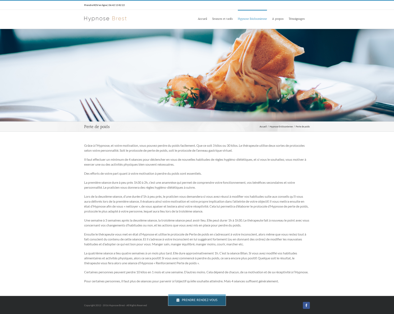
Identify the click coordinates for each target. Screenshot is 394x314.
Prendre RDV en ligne (95, 5)
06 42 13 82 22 (117, 5)
